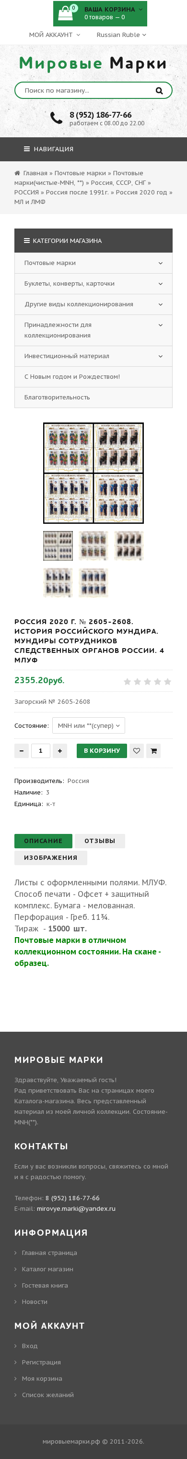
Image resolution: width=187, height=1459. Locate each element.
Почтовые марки (50, 263)
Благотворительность (57, 397)
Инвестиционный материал (66, 356)
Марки (93, 63)
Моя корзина (42, 1379)
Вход (30, 1346)
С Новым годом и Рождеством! (72, 377)
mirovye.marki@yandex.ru (76, 1209)
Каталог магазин (47, 1269)
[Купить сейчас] (153, 751)
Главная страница (49, 1253)
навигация (53, 149)
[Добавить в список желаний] (136, 751)
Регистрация (41, 1362)
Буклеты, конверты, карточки (69, 283)
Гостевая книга (45, 1285)
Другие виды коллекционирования (78, 304)
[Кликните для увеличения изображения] (93, 473)
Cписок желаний (48, 1395)
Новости (34, 1302)
